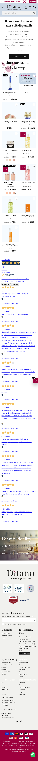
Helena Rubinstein (24, 667)
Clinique (4, 674)
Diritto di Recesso (25, 653)
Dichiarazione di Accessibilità (27, 646)
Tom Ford (22, 694)
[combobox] (19, 13)
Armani (4, 667)
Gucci (20, 685)
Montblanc (5, 689)
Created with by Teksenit (19, 751)
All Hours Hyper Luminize (10, 150)
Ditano (19, 747)
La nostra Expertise (7, 635)
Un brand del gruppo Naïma (11, 1)
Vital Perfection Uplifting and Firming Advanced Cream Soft (27, 122)
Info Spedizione (23, 639)
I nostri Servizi (5, 638)
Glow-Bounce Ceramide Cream (10, 122)
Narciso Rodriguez (24, 687)
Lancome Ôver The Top (28, 182)
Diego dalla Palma (7, 671)
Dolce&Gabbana (6, 662)
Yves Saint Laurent (7, 664)
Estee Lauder (23, 674)
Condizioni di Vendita (25, 637)
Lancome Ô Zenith (27, 150)
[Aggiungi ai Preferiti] (16, 75)
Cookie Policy (29, 749)
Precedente (5, 284)
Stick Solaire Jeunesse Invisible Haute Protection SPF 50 (28, 216)
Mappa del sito (23, 648)
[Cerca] (34, 13)
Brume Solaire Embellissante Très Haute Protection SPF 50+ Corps (10, 245)
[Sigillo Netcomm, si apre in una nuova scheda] (30, 588)
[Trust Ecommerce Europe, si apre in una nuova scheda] (7, 588)
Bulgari (4, 687)
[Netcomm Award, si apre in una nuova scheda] (13, 599)
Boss (3, 685)
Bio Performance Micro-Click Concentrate (10, 93)
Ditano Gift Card (28, 85)
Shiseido (21, 672)
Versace (4, 694)
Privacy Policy (22, 624)
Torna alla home (19, 56)
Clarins (21, 676)
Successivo (14, 284)
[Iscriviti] (34, 620)
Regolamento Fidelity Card (27, 641)
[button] (2, 7)
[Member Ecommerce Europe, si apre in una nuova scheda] (19, 588)
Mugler (21, 692)
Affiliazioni (22, 651)
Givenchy (22, 689)
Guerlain (4, 669)
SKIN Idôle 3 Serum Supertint (10, 183)
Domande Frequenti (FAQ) (27, 644)
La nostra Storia (6, 633)
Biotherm (22, 669)
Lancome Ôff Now (10, 215)
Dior (3, 682)
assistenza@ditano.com (8, 717)
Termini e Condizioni (10, 749)
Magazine (32, 1)
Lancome (22, 682)
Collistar (21, 665)
